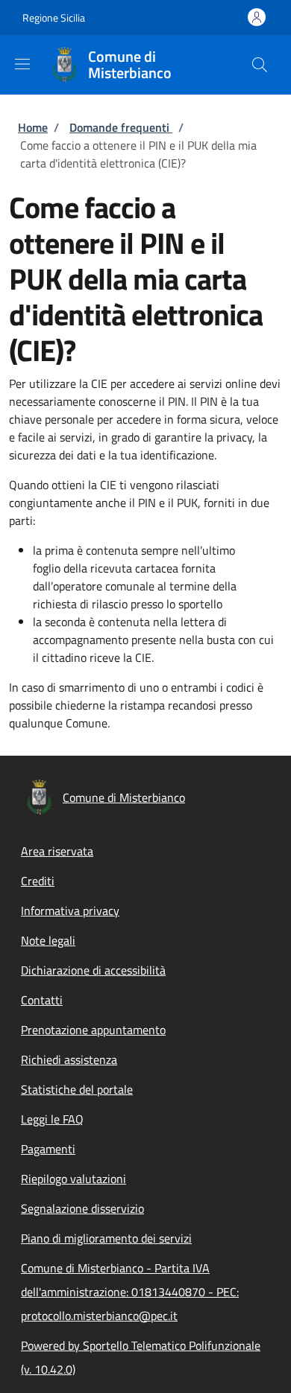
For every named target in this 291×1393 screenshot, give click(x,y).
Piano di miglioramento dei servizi (106, 1238)
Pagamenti (48, 1149)
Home (33, 127)
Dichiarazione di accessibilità (93, 970)
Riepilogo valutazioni (73, 1179)
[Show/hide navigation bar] (22, 64)
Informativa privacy (70, 910)
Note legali (48, 940)
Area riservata (57, 851)
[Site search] (260, 65)
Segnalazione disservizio (82, 1208)
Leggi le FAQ (52, 1119)
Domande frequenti (120, 127)
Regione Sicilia (53, 17)
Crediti (37, 881)
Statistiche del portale (77, 1089)
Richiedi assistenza (69, 1059)
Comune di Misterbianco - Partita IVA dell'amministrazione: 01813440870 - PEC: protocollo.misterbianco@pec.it (130, 1292)
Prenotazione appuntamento (93, 1030)
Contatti (42, 1000)
